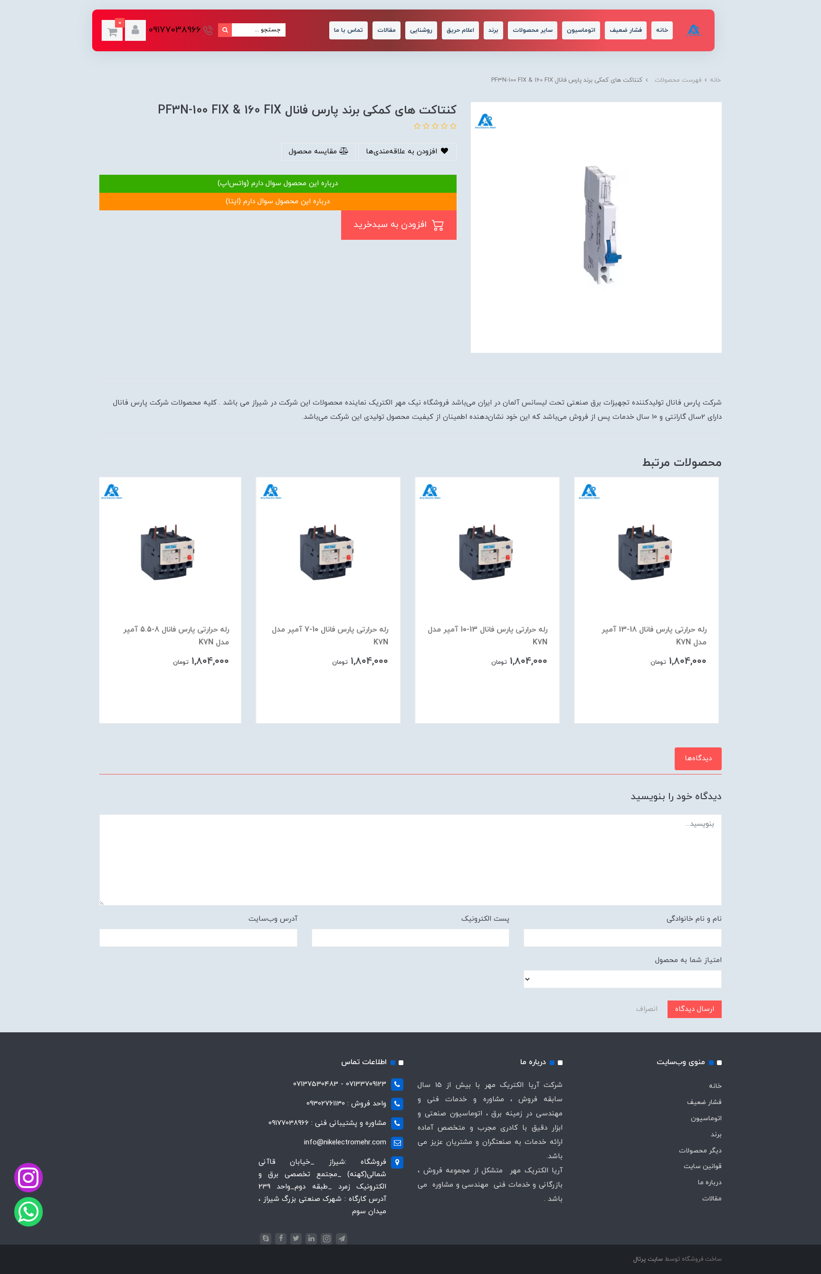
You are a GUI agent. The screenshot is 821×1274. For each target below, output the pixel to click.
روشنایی (421, 30)
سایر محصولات (533, 30)
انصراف (647, 1009)
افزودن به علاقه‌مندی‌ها (402, 152)
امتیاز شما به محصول (688, 960)
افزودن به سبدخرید (391, 224)
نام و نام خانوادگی (694, 919)
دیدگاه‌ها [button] (698, 759)
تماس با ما (348, 30)
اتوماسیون (581, 30)
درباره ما (710, 1182)
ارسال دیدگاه (694, 1009)
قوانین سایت (703, 1166)
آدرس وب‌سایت (272, 919)
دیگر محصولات (700, 1150)
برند (493, 30)
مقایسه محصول (314, 152)
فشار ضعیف (626, 30)
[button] (135, 30)
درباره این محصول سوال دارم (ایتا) (278, 202)
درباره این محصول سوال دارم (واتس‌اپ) (278, 184)
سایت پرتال (648, 1259)
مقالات (386, 30)
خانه (662, 30)
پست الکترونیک (485, 919)
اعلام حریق (460, 30)
